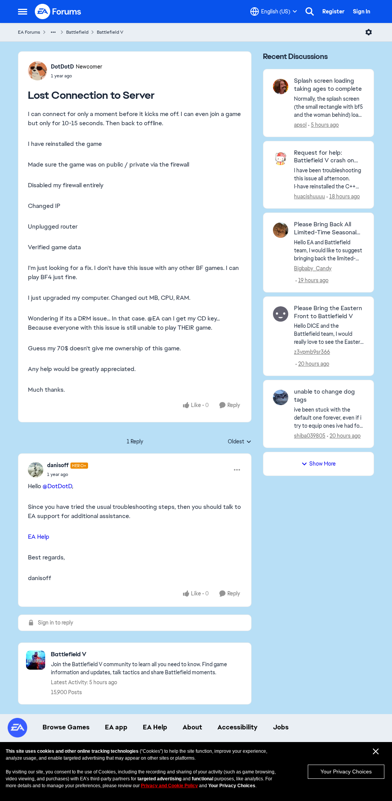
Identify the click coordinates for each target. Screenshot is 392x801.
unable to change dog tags (324, 396)
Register (333, 11)
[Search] (309, 11)
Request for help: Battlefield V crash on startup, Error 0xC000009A (324, 157)
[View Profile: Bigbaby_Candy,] (280, 230)
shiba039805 (309, 435)
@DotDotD (57, 486)
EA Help (38, 537)
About (192, 727)
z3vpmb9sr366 (312, 351)
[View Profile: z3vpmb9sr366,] (280, 314)
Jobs (281, 727)
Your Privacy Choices (346, 771)
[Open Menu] (368, 32)
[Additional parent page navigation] (53, 32)
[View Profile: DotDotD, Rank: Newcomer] (37, 70)
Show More (322, 463)
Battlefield (77, 32)
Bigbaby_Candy (313, 268)
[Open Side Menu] (22, 11)
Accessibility (237, 727)
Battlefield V (110, 32)
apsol (300, 124)
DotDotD (62, 66)
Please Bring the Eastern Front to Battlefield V (328, 312)
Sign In (361, 11)
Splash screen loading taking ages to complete (328, 85)
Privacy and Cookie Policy (169, 785)
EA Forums (29, 32)
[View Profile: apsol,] (280, 86)
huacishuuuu (309, 196)
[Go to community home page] (58, 11)
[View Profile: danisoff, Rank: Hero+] (35, 469)
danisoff (58, 465)
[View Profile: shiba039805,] (280, 397)
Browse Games (66, 727)
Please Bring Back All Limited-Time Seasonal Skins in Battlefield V (325, 229)
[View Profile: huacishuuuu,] (280, 158)
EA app (116, 727)
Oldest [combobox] (240, 442)
